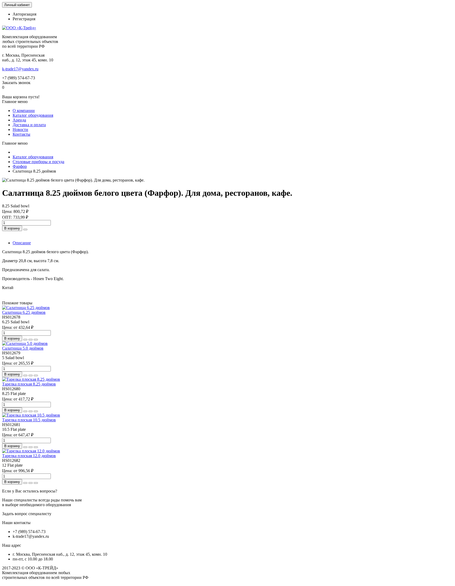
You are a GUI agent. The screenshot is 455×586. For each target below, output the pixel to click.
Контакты (21, 134)
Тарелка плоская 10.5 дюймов (29, 420)
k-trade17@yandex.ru (20, 69)
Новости (20, 129)
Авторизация (24, 14)
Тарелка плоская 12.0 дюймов (29, 455)
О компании (24, 110)
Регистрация (24, 19)
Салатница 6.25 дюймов (24, 312)
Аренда (19, 120)
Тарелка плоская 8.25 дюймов (29, 384)
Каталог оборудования (33, 115)
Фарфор (20, 166)
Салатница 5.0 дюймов (22, 348)
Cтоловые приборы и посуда (38, 161)
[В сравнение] (36, 339)
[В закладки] (30, 339)
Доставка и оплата (29, 125)
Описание (22, 243)
